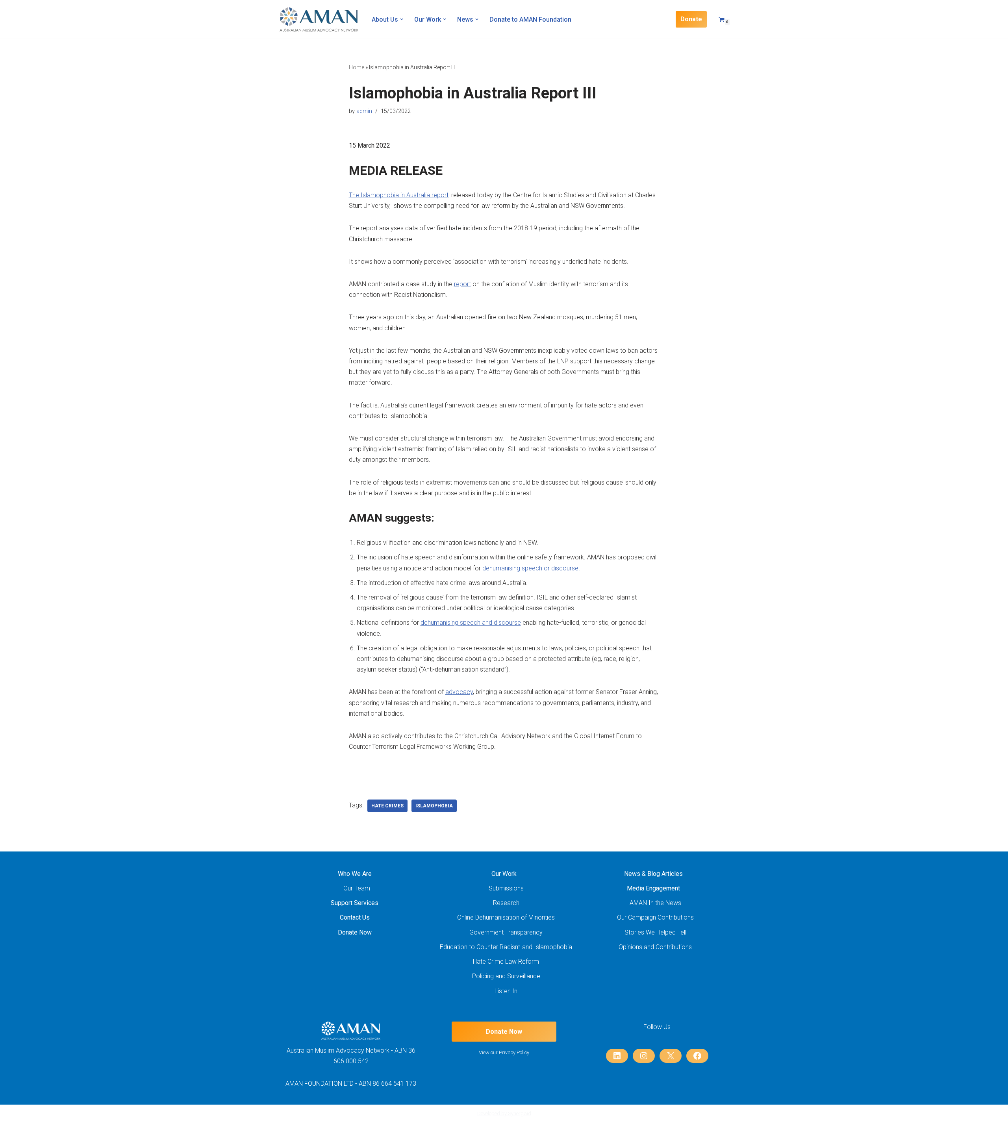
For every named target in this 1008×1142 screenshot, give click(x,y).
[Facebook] (697, 1056)
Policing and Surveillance (506, 976)
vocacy (462, 692)
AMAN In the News (655, 903)
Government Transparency (506, 932)
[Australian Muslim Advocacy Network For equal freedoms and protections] (319, 19)
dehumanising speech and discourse (471, 622)
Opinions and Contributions (655, 947)
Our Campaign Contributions (655, 917)
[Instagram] (644, 1056)
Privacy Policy (514, 1052)
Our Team (356, 888)
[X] (671, 1056)
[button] (401, 19)
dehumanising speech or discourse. (531, 568)
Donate (691, 19)
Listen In (506, 991)
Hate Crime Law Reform (506, 961)
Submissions (506, 888)
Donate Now (355, 932)
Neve (287, 1132)
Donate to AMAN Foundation (530, 19)
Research (506, 903)
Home (356, 67)
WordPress (349, 1132)
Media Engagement (653, 888)
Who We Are (355, 873)
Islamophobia (434, 806)
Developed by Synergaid (504, 1113)
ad (448, 692)
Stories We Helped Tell (655, 932)
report (462, 284)
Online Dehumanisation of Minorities (506, 917)
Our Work (504, 873)
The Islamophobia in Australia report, (399, 195)
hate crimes (387, 806)
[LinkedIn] (617, 1056)
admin (364, 111)
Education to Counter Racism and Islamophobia (506, 947)
